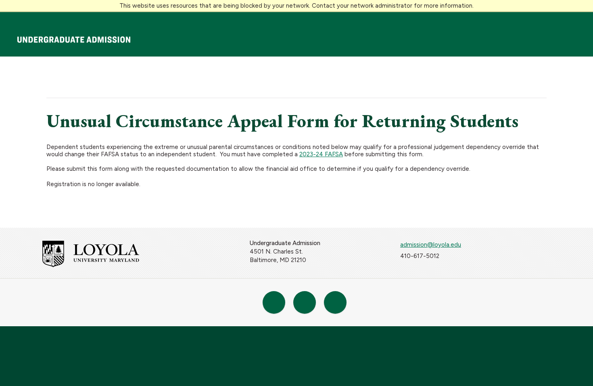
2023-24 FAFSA (321, 154)
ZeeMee (274, 302)
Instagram (335, 302)
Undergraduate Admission (73, 39)
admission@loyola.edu (430, 244)
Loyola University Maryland (52, 20)
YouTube (304, 302)
